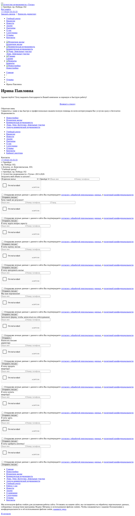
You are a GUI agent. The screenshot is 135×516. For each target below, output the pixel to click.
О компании (11, 493)
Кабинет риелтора (14, 153)
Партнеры (10, 28)
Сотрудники (11, 33)
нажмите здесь (59, 509)
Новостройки (12, 118)
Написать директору (27, 14)
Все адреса (6, 9)
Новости (10, 23)
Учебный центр (13, 18)
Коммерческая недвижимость (19, 122)
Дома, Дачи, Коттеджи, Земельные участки (25, 125)
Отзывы (10, 35)
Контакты (10, 37)
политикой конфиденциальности (119, 195)
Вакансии (10, 21)
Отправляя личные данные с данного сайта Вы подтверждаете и (69, 195)
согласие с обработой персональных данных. (81, 195)
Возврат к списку (67, 104)
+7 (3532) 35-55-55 (9, 12)
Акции (9, 25)
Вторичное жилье (14, 120)
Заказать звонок (8, 14)
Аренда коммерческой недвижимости (23, 127)
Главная (9, 469)
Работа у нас (12, 486)
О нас (8, 30)
